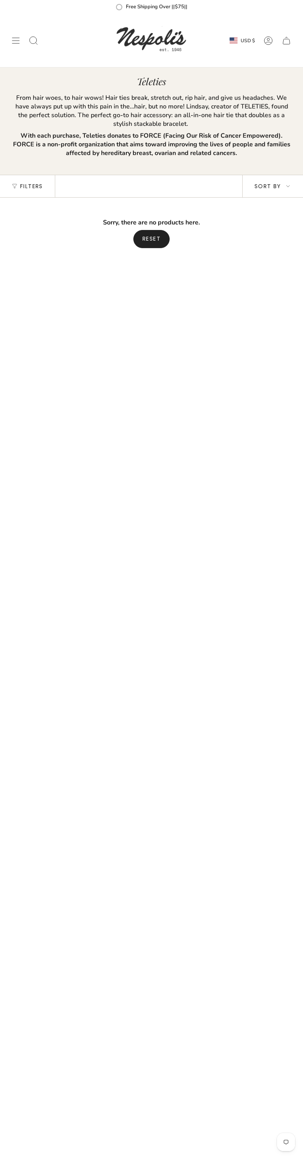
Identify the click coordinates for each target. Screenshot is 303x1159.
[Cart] (286, 40)
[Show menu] (16, 40)
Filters (31, 186)
